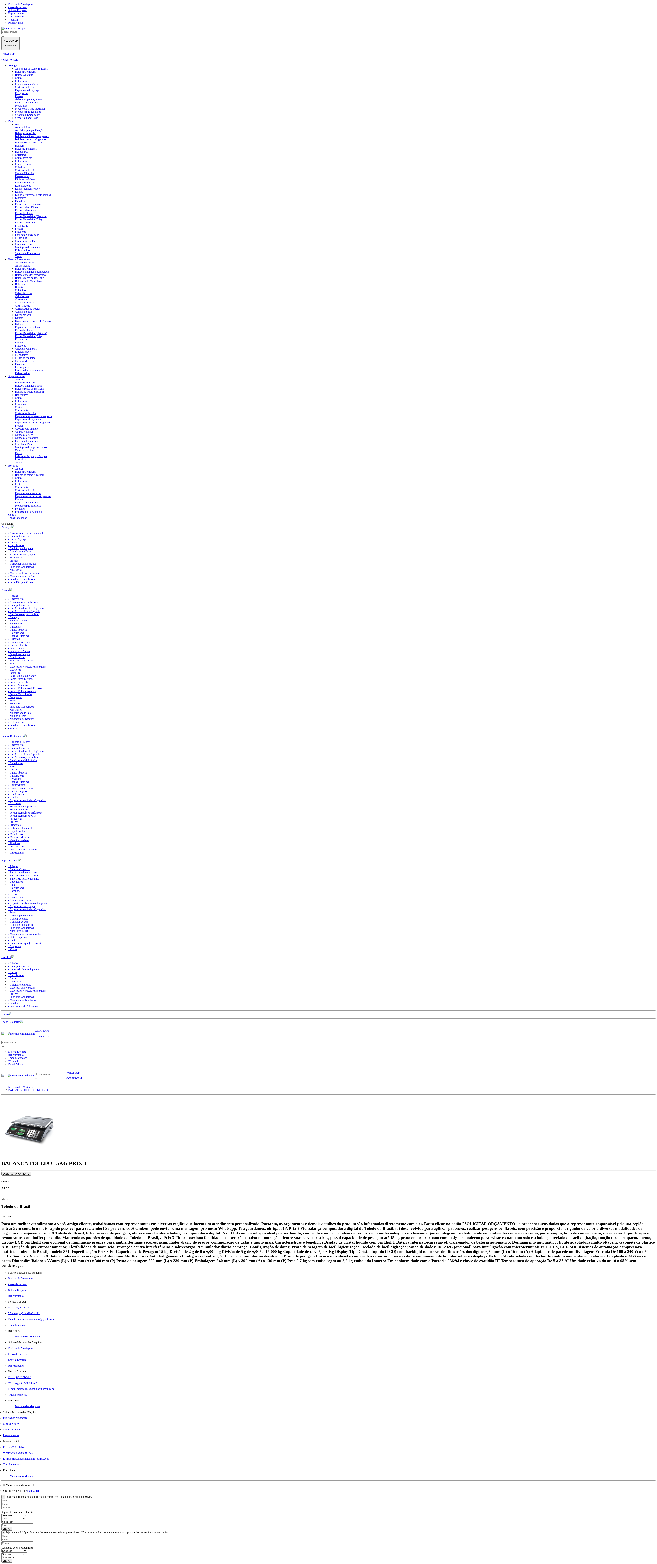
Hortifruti (13, 465)
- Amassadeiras (16, 598)
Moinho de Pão (23, 244)
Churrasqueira (22, 305)
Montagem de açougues (28, 111)
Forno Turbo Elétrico (26, 207)
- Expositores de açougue (21, 554)
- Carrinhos (14, 890)
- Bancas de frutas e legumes (23, 878)
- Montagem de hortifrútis (22, 1000)
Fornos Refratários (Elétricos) (31, 216)
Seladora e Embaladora (27, 114)
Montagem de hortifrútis (28, 505)
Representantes (16, 13)
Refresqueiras (22, 250)
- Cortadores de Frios (19, 551)
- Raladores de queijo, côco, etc (25, 943)
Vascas (18, 256)
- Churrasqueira (16, 784)
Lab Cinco (33, 1490)
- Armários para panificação (23, 602)
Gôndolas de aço (24, 434)
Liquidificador (22, 351)
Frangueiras (21, 93)
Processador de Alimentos (29, 370)
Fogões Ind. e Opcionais (28, 204)
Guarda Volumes (24, 431)
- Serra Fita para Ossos (20, 582)
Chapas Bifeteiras (24, 164)
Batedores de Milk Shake (28, 280)
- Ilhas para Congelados (21, 566)
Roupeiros (20, 459)
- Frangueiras (15, 557)
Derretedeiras (22, 176)
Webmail (13, 19)
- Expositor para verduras (21, 987)
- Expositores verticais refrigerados (27, 666)
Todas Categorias (17, 517)
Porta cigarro (22, 367)
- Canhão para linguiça (20, 548)
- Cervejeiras (15, 778)
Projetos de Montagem (20, 4)
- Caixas (12, 542)
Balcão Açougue (24, 74)
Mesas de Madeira (25, 357)
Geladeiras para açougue (28, 99)
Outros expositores (25, 450)
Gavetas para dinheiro (27, 428)
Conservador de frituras (27, 308)
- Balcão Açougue (18, 539)
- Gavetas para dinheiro (20, 915)
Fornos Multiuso (24, 213)
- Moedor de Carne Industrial (24, 572)
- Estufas (13, 663)
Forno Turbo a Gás (25, 210)
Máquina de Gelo (24, 361)
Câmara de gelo (23, 311)
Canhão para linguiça (26, 84)
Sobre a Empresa (17, 10)
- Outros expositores (19, 937)
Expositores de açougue (28, 90)
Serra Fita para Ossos (26, 117)
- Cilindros (14, 638)
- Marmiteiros (15, 834)
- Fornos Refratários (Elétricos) (25, 688)
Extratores (20, 197)
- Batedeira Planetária (19, 620)
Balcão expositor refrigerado (30, 139)
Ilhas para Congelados (27, 102)
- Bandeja (13, 617)
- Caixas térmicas (17, 629)
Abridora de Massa (25, 262)
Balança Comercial (25, 71)
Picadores (20, 364)
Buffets (19, 287)
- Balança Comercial (19, 536)
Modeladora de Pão (25, 240)
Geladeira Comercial (26, 348)
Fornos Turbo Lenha (26, 222)
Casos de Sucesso (17, 7)
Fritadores (20, 231)
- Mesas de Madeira (18, 837)
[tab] (328, 527)
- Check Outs (15, 897)
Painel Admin (15, 22)
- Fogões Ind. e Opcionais (22, 675)
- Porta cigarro (16, 846)
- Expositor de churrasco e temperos (27, 903)
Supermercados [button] (9, 860)
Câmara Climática (24, 173)
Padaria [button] (5, 590)
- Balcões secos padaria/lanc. (23, 614)
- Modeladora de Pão (19, 712)
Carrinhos (20, 404)
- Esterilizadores (16, 657)
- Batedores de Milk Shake (22, 760)
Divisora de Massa (25, 179)
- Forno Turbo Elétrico (20, 678)
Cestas (18, 407)
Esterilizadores (23, 185)
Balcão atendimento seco (28, 385)
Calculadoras (22, 80)
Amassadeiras (22, 127)
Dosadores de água (25, 182)
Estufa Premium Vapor (27, 188)
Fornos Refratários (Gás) (28, 219)
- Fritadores (14, 703)
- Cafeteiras (14, 626)
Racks (18, 453)
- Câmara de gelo (17, 791)
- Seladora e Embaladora (21, 579)
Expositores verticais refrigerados (33, 194)
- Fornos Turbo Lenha (20, 694)
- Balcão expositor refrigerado (24, 611)
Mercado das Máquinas (27, 1336)
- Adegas (13, 595)
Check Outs (21, 410)
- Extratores (14, 669)
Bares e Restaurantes (19, 259)
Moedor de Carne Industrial (30, 108)
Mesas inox (21, 105)
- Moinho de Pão (17, 715)
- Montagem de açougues (21, 576)
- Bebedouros (15, 623)
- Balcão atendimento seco (22, 872)
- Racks (12, 940)
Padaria (12, 120)
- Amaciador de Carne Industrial (25, 532)
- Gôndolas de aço (18, 921)
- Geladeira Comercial (20, 828)
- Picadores (14, 843)
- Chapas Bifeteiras (18, 635)
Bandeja (19, 145)
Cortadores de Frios (25, 87)
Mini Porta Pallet (24, 444)
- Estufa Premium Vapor (21, 660)
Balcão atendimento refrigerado (32, 136)
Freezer (19, 96)
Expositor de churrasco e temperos (33, 416)
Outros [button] (5, 1014)
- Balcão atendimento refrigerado (26, 608)
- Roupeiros (14, 946)
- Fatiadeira (14, 672)
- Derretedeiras (16, 648)
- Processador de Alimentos (23, 849)
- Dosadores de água (19, 654)
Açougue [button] (6, 527)
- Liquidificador (16, 831)
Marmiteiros (21, 354)
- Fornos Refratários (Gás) (22, 691)
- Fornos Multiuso (18, 685)
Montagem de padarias (27, 247)
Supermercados (16, 376)
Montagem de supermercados (31, 447)
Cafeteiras (20, 154)
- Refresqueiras (16, 722)
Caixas (18, 77)
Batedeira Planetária (26, 148)
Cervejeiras (21, 299)
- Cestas (12, 894)
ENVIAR (7, 1529)
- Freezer (13, 560)
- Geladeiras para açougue (22, 563)
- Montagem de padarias (21, 718)
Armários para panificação (29, 130)
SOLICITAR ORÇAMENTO (16, 1174)
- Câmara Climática (18, 645)
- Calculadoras (16, 545)
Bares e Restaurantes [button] (12, 736)
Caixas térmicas (23, 157)
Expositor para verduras (28, 493)
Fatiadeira (20, 200)
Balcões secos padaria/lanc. (29, 142)
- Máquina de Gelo (18, 840)
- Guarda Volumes (18, 918)
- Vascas (12, 728)
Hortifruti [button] (6, 957)
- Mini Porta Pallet (18, 930)
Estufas (19, 191)
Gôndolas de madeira (26, 437)
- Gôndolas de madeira (20, 924)
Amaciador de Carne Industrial (31, 68)
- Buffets (13, 766)
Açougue (13, 65)
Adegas (19, 124)
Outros (12, 514)
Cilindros (20, 167)
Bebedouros (21, 151)
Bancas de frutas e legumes (29, 391)
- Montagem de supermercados (24, 934)
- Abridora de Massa (19, 741)
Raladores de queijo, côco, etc (31, 456)
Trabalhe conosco (17, 16)
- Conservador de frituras (21, 788)
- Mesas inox (15, 569)
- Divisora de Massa (19, 651)
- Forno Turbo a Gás (19, 682)
